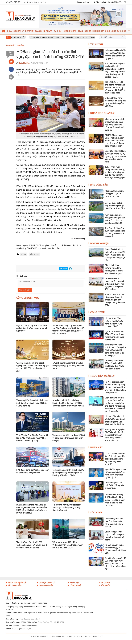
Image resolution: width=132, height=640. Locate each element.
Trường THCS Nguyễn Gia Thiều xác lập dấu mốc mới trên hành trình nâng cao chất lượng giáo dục (115, 435)
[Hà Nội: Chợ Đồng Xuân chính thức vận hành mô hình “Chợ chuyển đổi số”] (96, 321)
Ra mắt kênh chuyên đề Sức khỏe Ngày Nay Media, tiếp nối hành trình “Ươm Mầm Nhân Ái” (115, 563)
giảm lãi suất (34, 254)
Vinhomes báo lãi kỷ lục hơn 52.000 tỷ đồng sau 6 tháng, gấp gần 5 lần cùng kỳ (68, 438)
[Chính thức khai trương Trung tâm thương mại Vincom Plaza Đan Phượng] (96, 268)
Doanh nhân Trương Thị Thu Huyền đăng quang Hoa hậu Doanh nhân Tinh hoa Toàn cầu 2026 (115, 500)
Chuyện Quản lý (46, 583)
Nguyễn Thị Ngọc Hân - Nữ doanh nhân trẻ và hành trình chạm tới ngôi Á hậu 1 (115, 473)
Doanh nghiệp (99, 243)
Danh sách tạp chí (84, 2)
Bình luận (10, 54)
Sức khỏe (96, 512)
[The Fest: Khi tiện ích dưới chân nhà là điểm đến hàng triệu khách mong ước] (96, 231)
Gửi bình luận (24, 290)
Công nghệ (97, 312)
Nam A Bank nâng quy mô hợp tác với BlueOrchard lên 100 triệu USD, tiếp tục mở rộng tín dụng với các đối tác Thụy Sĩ (68, 329)
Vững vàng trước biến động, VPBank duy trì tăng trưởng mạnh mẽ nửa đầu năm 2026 (67, 545)
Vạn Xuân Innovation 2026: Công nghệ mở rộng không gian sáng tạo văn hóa (114, 336)
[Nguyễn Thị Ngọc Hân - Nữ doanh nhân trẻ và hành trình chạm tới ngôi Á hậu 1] (96, 472)
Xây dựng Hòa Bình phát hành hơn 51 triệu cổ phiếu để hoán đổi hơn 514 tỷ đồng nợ (32, 403)
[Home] (11, 61)
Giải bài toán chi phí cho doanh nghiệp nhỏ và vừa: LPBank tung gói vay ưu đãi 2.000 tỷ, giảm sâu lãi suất (32, 367)
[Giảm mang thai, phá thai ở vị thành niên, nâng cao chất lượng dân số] (96, 521)
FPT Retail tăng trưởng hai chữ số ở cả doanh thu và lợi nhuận (32, 471)
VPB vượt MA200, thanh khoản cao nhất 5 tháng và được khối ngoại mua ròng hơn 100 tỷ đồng (115, 284)
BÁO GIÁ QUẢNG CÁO (93, 637)
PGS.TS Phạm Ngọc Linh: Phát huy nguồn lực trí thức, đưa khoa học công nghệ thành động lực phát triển (114, 140)
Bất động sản (99, 184)
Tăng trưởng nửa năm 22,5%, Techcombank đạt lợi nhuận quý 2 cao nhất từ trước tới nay (31, 545)
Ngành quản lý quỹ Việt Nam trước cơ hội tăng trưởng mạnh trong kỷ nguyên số (32, 328)
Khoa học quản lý (102, 113)
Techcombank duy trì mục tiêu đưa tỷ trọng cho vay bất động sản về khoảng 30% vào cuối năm (68, 472)
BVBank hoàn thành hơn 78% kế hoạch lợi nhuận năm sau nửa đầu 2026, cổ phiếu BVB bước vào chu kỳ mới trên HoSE (31, 509)
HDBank (23, 254)
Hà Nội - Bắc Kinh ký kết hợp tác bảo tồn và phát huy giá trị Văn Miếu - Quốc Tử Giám (115, 420)
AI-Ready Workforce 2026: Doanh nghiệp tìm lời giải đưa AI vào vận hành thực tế (114, 365)
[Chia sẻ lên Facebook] (11, 69)
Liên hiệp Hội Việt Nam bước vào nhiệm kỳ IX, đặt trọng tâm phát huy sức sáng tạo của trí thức (115, 156)
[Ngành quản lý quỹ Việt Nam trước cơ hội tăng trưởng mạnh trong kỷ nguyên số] (96, 53)
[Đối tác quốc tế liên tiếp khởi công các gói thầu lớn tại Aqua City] (96, 206)
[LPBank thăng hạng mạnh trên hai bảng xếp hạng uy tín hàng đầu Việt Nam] (96, 101)
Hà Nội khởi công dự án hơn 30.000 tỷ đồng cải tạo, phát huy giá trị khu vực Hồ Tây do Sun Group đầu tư (54, 37)
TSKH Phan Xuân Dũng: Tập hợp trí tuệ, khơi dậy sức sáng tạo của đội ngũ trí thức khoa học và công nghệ (115, 172)
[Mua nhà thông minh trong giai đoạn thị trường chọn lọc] (96, 194)
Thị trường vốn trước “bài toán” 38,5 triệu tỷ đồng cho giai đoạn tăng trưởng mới (66, 507)
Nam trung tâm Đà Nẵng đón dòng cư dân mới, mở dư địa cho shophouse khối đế (115, 219)
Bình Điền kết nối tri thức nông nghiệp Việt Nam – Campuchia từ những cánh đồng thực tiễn (115, 254)
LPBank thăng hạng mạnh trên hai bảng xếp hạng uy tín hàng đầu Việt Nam (68, 365)
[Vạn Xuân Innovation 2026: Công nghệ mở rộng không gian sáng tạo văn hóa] (96, 334)
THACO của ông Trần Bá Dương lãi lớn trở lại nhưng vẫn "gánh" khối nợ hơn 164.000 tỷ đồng (32, 438)
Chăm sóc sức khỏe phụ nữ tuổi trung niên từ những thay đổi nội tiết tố (115, 536)
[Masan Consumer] (82, 16)
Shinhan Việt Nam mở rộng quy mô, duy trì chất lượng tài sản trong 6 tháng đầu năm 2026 (115, 299)
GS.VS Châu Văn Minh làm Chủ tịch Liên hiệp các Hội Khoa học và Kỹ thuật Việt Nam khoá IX (115, 459)
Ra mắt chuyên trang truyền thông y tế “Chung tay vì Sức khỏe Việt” (115, 549)
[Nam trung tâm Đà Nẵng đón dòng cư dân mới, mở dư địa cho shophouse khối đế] (96, 218)
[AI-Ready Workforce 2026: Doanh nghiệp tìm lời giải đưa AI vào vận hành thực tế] (96, 363)
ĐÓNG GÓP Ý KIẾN (57, 637)
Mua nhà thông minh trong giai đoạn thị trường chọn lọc (114, 193)
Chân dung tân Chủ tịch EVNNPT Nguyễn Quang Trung (114, 485)
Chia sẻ (64, 268)
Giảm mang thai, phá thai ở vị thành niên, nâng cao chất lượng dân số (114, 523)
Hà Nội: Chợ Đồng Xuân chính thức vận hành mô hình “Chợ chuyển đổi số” (114, 322)
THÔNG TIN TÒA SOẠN (39, 637)
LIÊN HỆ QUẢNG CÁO (74, 637)
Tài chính (96, 44)
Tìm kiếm (122, 37)
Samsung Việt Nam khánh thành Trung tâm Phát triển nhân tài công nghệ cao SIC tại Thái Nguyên (115, 350)
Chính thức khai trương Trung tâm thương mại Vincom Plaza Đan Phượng (114, 269)
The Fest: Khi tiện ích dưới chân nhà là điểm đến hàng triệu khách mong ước (115, 232)
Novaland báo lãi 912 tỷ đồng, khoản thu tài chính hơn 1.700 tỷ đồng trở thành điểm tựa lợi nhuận (68, 403)
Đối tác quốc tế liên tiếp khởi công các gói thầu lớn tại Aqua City (115, 205)
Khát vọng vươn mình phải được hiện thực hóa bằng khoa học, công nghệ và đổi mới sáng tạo (114, 124)
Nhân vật (96, 447)
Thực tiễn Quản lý (102, 376)
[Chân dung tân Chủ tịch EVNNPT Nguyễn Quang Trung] (96, 485)
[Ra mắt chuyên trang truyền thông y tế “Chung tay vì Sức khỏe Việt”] (96, 548)
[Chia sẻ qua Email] (11, 77)
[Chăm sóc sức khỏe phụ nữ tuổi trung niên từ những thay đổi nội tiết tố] (96, 535)
